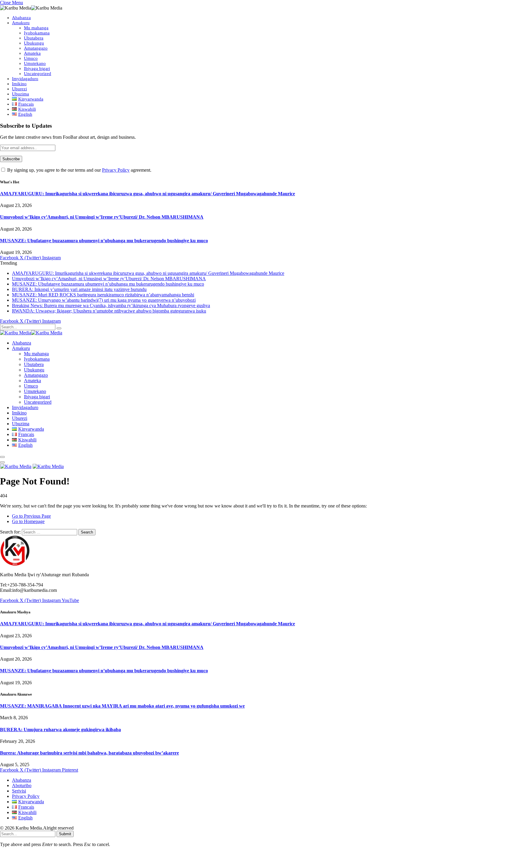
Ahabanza (21, 17)
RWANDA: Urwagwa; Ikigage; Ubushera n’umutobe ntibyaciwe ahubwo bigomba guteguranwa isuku (109, 310)
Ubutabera (33, 38)
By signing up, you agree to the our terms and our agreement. (78, 170)
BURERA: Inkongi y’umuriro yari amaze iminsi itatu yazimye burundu (79, 289)
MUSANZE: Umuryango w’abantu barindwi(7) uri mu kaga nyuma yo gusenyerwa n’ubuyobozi (104, 300)
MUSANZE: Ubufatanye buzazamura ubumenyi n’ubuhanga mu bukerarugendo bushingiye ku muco (104, 240)
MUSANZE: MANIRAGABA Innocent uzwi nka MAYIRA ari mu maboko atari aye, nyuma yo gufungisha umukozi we (122, 705)
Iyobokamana (37, 33)
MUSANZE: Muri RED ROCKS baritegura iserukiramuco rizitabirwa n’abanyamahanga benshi (103, 294)
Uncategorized (37, 73)
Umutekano (35, 63)
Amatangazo (36, 48)
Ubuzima (20, 94)
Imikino (19, 83)
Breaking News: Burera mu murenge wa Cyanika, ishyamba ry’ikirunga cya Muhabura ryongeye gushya (111, 305)
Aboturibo (21, 785)
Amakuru (21, 22)
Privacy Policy (116, 170)
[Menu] (2, 457)
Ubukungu (34, 43)
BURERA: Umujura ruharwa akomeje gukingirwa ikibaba (60, 729)
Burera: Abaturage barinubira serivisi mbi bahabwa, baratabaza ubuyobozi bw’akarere (89, 752)
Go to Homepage (28, 521)
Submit (65, 834)
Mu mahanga (36, 27)
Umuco (31, 58)
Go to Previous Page (31, 516)
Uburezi (19, 88)
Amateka (32, 53)
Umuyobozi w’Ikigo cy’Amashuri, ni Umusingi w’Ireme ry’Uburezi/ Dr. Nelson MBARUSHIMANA (101, 217)
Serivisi (19, 790)
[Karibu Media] (31, 332)
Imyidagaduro (25, 78)
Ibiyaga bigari (37, 68)
